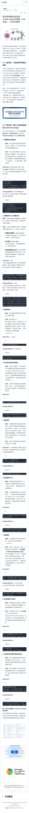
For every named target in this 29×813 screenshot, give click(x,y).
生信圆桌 (8, 802)
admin (5, 8)
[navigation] (14, 785)
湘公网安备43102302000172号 (15, 808)
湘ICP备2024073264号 (14, 806)
